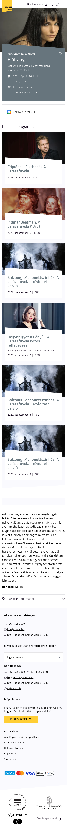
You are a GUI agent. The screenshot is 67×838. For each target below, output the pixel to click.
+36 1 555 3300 (16, 671)
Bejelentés (10, 753)
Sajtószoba (10, 759)
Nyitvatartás (14, 688)
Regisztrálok (23, 719)
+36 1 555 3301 (39, 671)
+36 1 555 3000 (16, 623)
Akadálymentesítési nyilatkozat (22, 737)
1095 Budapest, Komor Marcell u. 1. (27, 634)
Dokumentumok (13, 748)
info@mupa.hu (15, 629)
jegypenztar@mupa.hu (20, 677)
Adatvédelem (11, 731)
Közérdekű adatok (14, 742)
